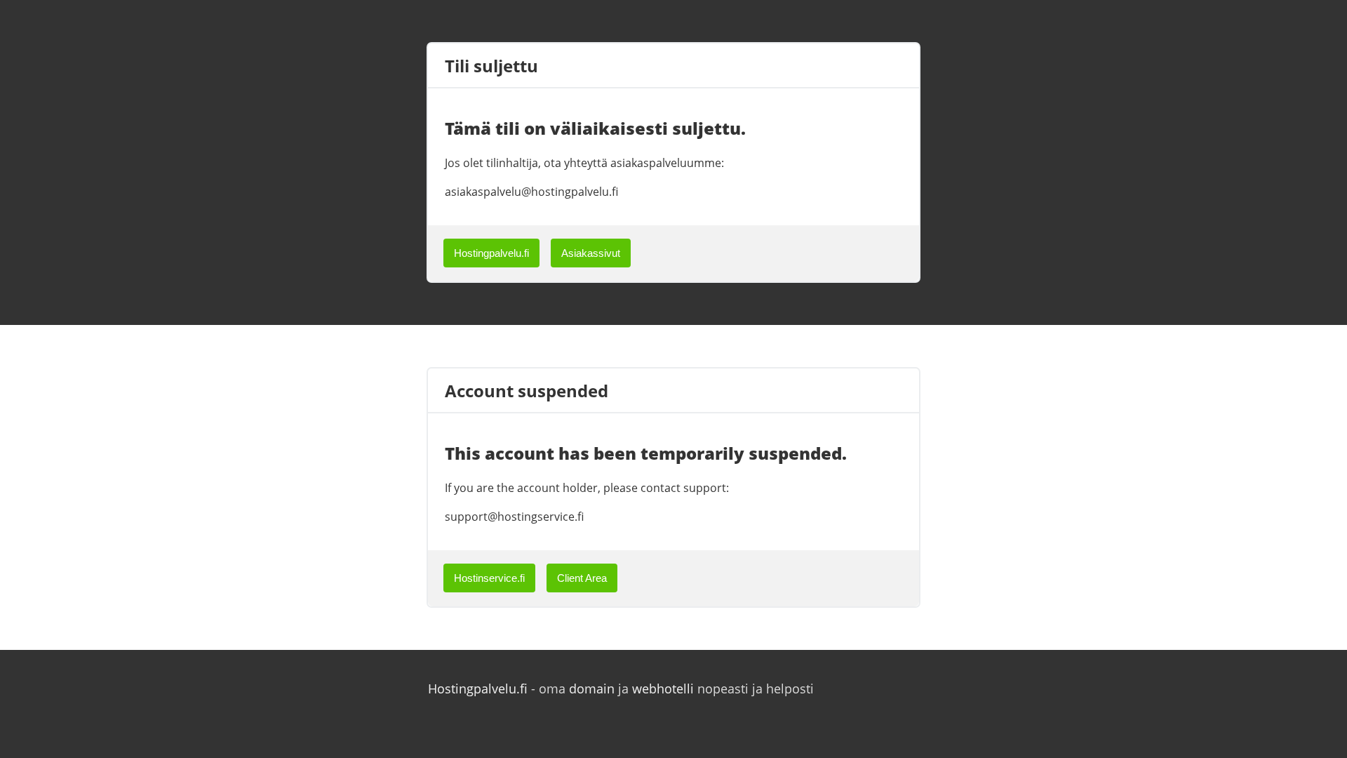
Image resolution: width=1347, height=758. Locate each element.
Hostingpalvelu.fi (491, 253)
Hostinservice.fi (489, 578)
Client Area (582, 578)
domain (592, 688)
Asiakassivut (590, 253)
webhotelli (663, 688)
